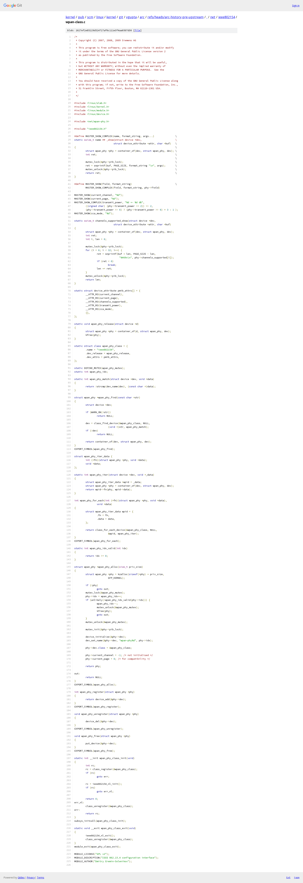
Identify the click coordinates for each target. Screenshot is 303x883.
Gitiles (21, 877)
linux (99, 17)
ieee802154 (226, 17)
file (137, 30)
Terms (40, 877)
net (212, 17)
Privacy (31, 877)
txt (288, 877)
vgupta (131, 17)
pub (81, 17)
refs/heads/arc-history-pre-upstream (175, 17)
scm (90, 17)
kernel (70, 17)
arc (142, 17)
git (121, 17)
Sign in (295, 5)
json (296, 877)
